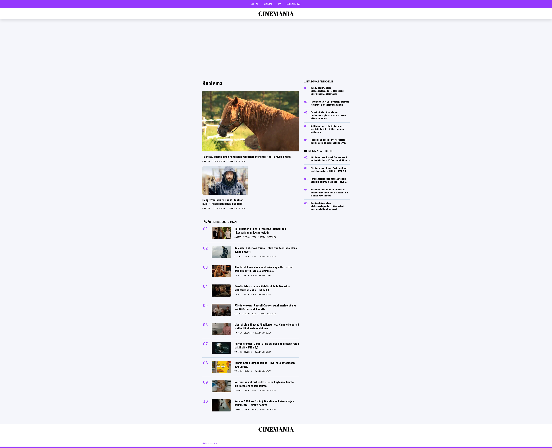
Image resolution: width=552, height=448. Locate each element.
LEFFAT (254, 4)
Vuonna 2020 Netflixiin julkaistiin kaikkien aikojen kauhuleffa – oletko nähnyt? (264, 403)
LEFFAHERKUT (293, 4)
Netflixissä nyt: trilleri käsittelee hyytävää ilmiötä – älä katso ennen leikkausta (265, 384)
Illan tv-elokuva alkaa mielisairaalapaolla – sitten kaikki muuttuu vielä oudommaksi (263, 269)
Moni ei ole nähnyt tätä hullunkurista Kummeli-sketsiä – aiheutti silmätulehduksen (266, 326)
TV (279, 4)
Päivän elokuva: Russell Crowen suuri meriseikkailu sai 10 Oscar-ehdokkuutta (265, 307)
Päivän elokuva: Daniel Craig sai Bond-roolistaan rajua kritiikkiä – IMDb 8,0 (266, 345)
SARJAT (268, 4)
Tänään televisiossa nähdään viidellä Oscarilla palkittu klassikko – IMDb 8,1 (262, 288)
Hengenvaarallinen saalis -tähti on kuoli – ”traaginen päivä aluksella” (222, 202)
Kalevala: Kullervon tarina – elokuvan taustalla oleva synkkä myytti (265, 250)
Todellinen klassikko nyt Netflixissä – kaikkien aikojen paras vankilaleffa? (328, 141)
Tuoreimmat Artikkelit (319, 150)
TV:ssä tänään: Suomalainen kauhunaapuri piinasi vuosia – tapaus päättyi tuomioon (328, 115)
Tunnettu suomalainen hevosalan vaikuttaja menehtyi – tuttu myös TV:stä (246, 156)
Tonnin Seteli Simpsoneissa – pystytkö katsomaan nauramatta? (264, 364)
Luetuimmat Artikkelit (318, 81)
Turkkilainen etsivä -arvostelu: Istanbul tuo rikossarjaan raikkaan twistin (260, 230)
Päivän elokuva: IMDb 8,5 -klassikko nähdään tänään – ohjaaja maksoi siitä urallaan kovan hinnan (329, 192)
